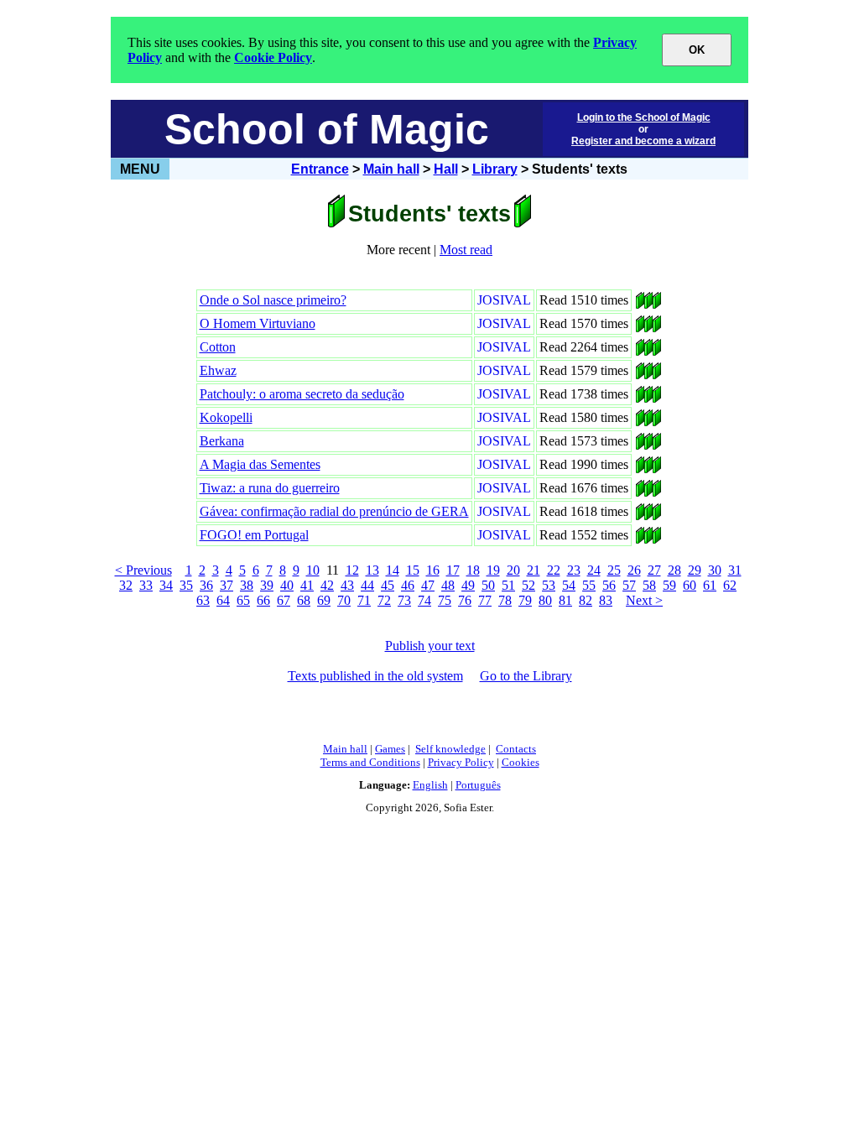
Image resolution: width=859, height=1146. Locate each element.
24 (594, 570)
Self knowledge (450, 748)
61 (709, 585)
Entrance (320, 169)
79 (525, 600)
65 (243, 600)
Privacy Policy (461, 762)
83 (605, 600)
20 (513, 570)
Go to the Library (526, 676)
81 (565, 600)
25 (614, 570)
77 (485, 600)
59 (669, 585)
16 (433, 570)
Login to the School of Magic (644, 117)
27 (654, 570)
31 (735, 570)
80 (545, 600)
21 (533, 570)
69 (324, 600)
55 (589, 585)
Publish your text (430, 645)
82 (585, 600)
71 (364, 600)
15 (412, 570)
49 (468, 585)
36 (206, 585)
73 (404, 600)
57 (629, 585)
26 (634, 570)
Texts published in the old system (375, 676)
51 (508, 585)
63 (203, 600)
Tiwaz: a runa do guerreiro (270, 488)
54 (568, 585)
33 (146, 585)
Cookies (520, 762)
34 (166, 585)
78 (505, 600)
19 (493, 570)
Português (478, 785)
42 (327, 585)
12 (352, 570)
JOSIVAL (504, 300)
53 (548, 585)
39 (266, 585)
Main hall (391, 169)
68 (303, 600)
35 (186, 585)
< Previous (143, 570)
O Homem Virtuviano (257, 323)
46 (407, 585)
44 (367, 585)
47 (428, 585)
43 (347, 585)
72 (384, 600)
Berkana (222, 441)
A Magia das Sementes (260, 464)
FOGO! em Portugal (254, 535)
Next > (644, 600)
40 (287, 585)
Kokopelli (226, 417)
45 (387, 585)
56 (609, 585)
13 (372, 570)
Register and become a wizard (643, 141)
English (430, 785)
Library (495, 169)
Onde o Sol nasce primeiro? (273, 300)
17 (453, 570)
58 (649, 585)
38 (246, 585)
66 (263, 600)
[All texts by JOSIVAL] (640, 304)
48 (448, 585)
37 (226, 585)
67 (283, 600)
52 (528, 585)
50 (488, 585)
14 (392, 570)
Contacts (516, 748)
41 (307, 585)
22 (553, 570)
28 (674, 570)
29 (694, 570)
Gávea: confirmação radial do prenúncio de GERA (334, 511)
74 (424, 600)
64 (223, 600)
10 (313, 570)
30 (714, 570)
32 (126, 585)
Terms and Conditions (370, 762)
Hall (446, 169)
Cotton (218, 347)
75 (444, 600)
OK (697, 50)
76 (464, 600)
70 (344, 600)
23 (573, 570)
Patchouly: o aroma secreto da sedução (302, 394)
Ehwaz (218, 370)
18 (473, 570)
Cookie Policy (273, 57)
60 (689, 585)
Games (390, 748)
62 (730, 585)
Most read (466, 249)
